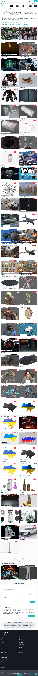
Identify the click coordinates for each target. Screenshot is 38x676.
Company (2, 637)
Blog (1, 639)
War (8, 22)
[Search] (34, 3)
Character (17, 22)
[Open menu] (1, 1)
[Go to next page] (23, 559)
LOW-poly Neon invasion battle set (5, 579)
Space (14, 22)
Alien (6, 22)
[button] (33, 3)
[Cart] (29, 1)
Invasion (3, 22)
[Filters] (37, 3)
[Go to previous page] (15, 559)
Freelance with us (3, 654)
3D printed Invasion (25, 24)
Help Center (2, 642)
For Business (21, 639)
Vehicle (21, 22)
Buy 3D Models (21, 637)
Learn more (28, 673)
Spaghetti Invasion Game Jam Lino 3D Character (26, 579)
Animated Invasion (18, 24)
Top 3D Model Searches (4, 655)
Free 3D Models (21, 644)
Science (24, 22)
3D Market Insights (3, 652)
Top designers (21, 650)
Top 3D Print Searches (4, 657)
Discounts (20, 647)
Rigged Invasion (11, 24)
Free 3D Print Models (22, 645)
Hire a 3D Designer (22, 642)
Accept (19, 674)
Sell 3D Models (3, 649)
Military (11, 22)
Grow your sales (3, 650)
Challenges (21, 652)
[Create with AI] (27, 1)
